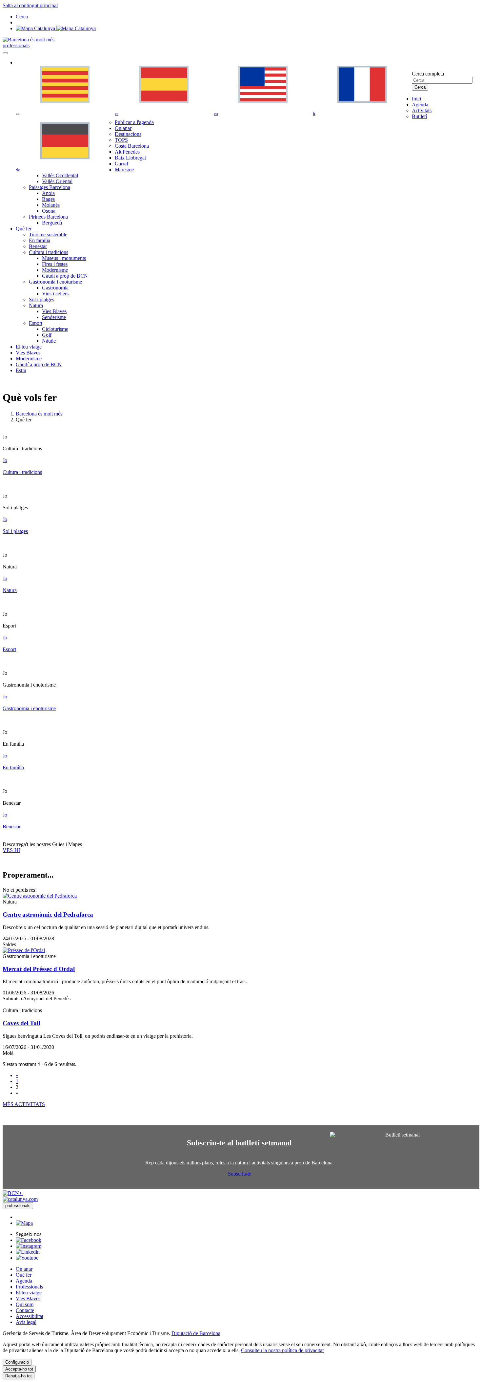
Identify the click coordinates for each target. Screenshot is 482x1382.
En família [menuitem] (39, 240)
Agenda (24, 1281)
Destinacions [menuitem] (128, 134)
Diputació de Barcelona (195, 1333)
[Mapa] (56, 28)
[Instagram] (28, 1246)
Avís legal (26, 1322)
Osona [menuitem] (48, 211)
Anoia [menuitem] (48, 193)
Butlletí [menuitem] (419, 116)
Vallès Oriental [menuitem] (57, 181)
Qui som (24, 1304)
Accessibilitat (29, 1316)
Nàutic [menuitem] (49, 341)
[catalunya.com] (20, 1199)
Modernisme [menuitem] (55, 270)
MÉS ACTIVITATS (24, 1104)
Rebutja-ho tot (18, 1375)
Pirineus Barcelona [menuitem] (48, 217)
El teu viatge (29, 1292)
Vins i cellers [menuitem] (55, 293)
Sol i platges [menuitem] (41, 299)
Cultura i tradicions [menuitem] (48, 252)
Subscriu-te (239, 1174)
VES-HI (11, 850)
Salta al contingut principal (30, 5)
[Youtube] (27, 1258)
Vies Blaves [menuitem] (54, 311)
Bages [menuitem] (48, 199)
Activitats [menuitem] (422, 110)
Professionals (29, 1286)
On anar (24, 1269)
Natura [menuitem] (36, 305)
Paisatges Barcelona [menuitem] (49, 187)
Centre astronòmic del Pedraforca (48, 914)
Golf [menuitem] (46, 335)
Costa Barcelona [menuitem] (132, 146)
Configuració (17, 1362)
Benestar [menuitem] (38, 246)
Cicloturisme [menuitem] (55, 329)
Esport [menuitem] (35, 323)
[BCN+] (13, 1193)
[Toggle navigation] (5, 53)
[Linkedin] (28, 1252)
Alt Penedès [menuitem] (127, 152)
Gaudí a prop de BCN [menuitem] (65, 276)
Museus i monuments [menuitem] (64, 258)
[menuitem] (416, 98)
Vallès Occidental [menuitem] (60, 175)
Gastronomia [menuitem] (55, 287)
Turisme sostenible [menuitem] (48, 234)
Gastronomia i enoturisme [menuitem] (55, 282)
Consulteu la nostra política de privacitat (282, 1350)
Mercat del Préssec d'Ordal (39, 969)
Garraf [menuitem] (121, 163)
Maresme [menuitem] (124, 169)
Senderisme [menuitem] (54, 317)
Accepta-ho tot (19, 1369)
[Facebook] (28, 1240)
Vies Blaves (28, 1298)
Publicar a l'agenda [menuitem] (134, 122)
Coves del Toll (21, 1023)
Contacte (25, 1310)
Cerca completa (428, 73)
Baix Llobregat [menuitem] (130, 157)
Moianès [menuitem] (51, 205)
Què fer (23, 1275)
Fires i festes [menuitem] (55, 264)
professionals (16, 45)
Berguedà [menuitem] (52, 222)
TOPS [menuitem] (121, 140)
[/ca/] (28, 39)
